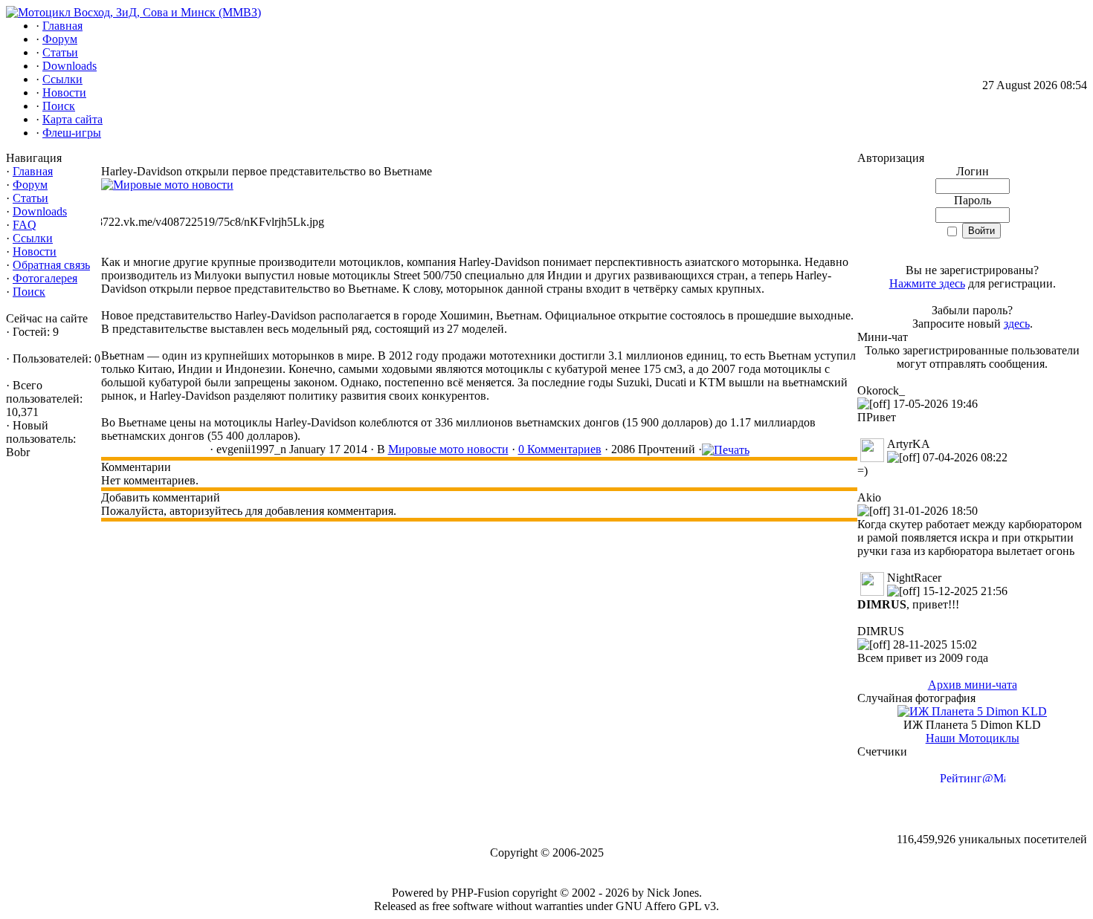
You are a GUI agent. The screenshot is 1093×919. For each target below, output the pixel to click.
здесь (1017, 323)
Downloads (40, 211)
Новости (35, 251)
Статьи (30, 198)
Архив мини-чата (972, 684)
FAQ (24, 224)
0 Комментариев (560, 449)
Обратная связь (51, 265)
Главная (33, 171)
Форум (30, 184)
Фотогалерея (45, 278)
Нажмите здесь (927, 283)
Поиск (29, 291)
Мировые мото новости (448, 449)
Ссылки (33, 238)
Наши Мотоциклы (972, 738)
